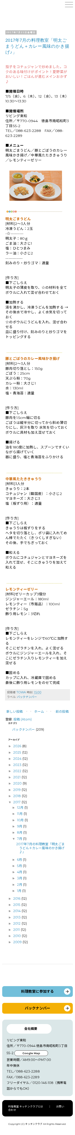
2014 (17, 911)
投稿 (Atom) (22, 719)
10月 (21, 820)
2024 (17, 759)
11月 (20, 814)
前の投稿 (62, 711)
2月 (20, 885)
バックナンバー (27, 697)
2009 (18, 942)
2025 (17, 752)
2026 (17, 746)
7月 (20, 839)
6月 (20, 860)
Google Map (31, 1053)
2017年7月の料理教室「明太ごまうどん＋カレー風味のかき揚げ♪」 (37, 46)
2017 (17, 802)
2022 (17, 771)
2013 (17, 917)
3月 (20, 878)
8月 (20, 832)
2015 (17, 905)
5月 (20, 866)
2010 (17, 936)
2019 (17, 790)
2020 (18, 783)
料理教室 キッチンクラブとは (25, 1106)
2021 (17, 777)
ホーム (39, 711)
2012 (17, 923)
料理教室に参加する (37, 991)
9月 (20, 826)
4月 (20, 872)
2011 (17, 930)
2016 (17, 898)
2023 (17, 765)
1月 (19, 891)
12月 (20, 807)
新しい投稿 (14, 711)
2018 (17, 796)
